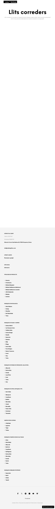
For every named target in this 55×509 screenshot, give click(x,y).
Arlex (7, 440)
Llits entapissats (9, 292)
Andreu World (9, 325)
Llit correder (9, 146)
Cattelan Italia (9, 330)
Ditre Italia (8, 401)
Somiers (8, 296)
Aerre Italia (8, 391)
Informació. (7, 267)
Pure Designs (9, 348)
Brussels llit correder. (12, 205)
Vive (7, 382)
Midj (7, 341)
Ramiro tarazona (10, 351)
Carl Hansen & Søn (10, 328)
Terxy (7, 315)
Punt (7, 377)
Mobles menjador (10, 285)
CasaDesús (8, 397)
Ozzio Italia (8, 346)
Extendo (8, 339)
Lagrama (8, 425)
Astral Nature (9, 306)
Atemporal (8, 394)
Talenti (7, 480)
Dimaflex (8, 311)
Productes (27, 498)
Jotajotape (8, 423)
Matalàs (7, 294)
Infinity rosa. (34, 223)
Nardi (7, 475)
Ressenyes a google (9, 257)
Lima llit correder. (35, 185)
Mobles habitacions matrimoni (13, 287)
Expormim (8, 473)
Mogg (7, 344)
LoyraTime (8, 375)
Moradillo (8, 406)
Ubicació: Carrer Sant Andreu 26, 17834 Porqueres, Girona (18, 242)
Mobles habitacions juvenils (12, 289)
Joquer (7, 404)
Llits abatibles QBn (36, 105)
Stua (7, 355)
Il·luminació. (9, 282)
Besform (8, 447)
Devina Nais (8, 370)
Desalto (7, 334)
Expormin (8, 337)
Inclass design (9, 332)
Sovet (7, 353)
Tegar (7, 427)
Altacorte (8, 368)
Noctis (7, 461)
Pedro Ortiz (8, 408)
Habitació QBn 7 (35, 127)
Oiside (7, 477)
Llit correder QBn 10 (12, 127)
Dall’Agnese (8, 451)
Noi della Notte (9, 313)
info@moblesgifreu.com (10, 248)
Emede (7, 372)
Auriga (7, 308)
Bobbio (7, 399)
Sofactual (8, 411)
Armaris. (8, 280)
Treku (7, 358)
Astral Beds (8, 442)
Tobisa (7, 430)
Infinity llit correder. (36, 203)
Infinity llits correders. (12, 223)
